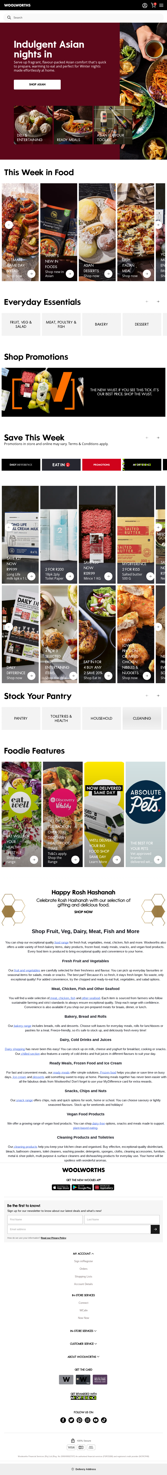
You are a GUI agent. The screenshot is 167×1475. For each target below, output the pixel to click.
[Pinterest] (79, 1419)
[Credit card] (83, 1379)
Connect (83, 1302)
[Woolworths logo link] (17, 5)
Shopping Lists (83, 1276)
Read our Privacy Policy (53, 1238)
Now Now (83, 1317)
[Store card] (66, 1379)
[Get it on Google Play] (82, 1187)
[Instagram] (87, 1419)
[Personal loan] (100, 1379)
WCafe (84, 1310)
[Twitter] (71, 1419)
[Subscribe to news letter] (155, 1229)
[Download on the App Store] (61, 1187)
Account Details (83, 1284)
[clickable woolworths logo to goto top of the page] (83, 1170)
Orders (84, 1268)
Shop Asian (37, 84)
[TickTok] (104, 1419)
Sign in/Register (83, 1261)
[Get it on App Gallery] (104, 1187)
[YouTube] (96, 1419)
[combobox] (86, 17)
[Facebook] (63, 1419)
